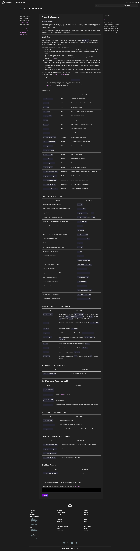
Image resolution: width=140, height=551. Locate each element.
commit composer (64, 389)
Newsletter (59, 521)
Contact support (24, 30)
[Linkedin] (76, 543)
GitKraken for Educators (62, 526)
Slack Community (61, 523)
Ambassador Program (62, 517)
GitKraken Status (24, 36)
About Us (86, 514)
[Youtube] (72, 543)
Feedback (22, 32)
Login (32, 518)
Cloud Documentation (36, 536)
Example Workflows (24, 20)
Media (85, 519)
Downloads (23, 29)
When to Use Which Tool (109, 22)
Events (85, 524)
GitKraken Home (135, 2)
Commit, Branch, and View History (111, 24)
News (85, 521)
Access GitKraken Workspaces (110, 26)
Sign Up (128, 2)
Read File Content (108, 34)
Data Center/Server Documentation (39, 538)
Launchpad (62, 394)
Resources (33, 519)
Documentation (34, 520)
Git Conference (60, 516)
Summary (106, 21)
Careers (86, 516)
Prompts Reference (24, 24)
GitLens (53, 58)
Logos (85, 528)
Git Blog (59, 514)
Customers (59, 519)
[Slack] (68, 543)
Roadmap (33, 523)
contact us (77, 486)
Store (58, 528)
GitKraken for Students (62, 524)
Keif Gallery (60, 530)
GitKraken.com (24, 34)
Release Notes (34, 521)
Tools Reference (24, 22)
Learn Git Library (61, 512)
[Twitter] (64, 543)
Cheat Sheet (34, 524)
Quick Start (106, 19)
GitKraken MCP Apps (24, 18)
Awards (86, 523)
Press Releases (87, 526)
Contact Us (86, 512)
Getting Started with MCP (25, 16)
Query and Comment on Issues (111, 30)
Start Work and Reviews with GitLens (111, 28)
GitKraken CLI (51, 80)
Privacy (86, 530)
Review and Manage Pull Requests (111, 32)
